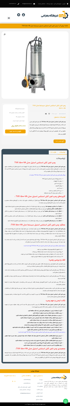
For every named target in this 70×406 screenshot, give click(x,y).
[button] (8, 18)
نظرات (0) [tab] (53, 152)
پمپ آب (61, 26)
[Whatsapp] (14, 381)
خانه (66, 26)
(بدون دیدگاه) (54, 114)
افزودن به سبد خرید (15, 131)
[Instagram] (12, 381)
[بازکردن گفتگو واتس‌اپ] (65, 401)
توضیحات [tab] (62, 152)
